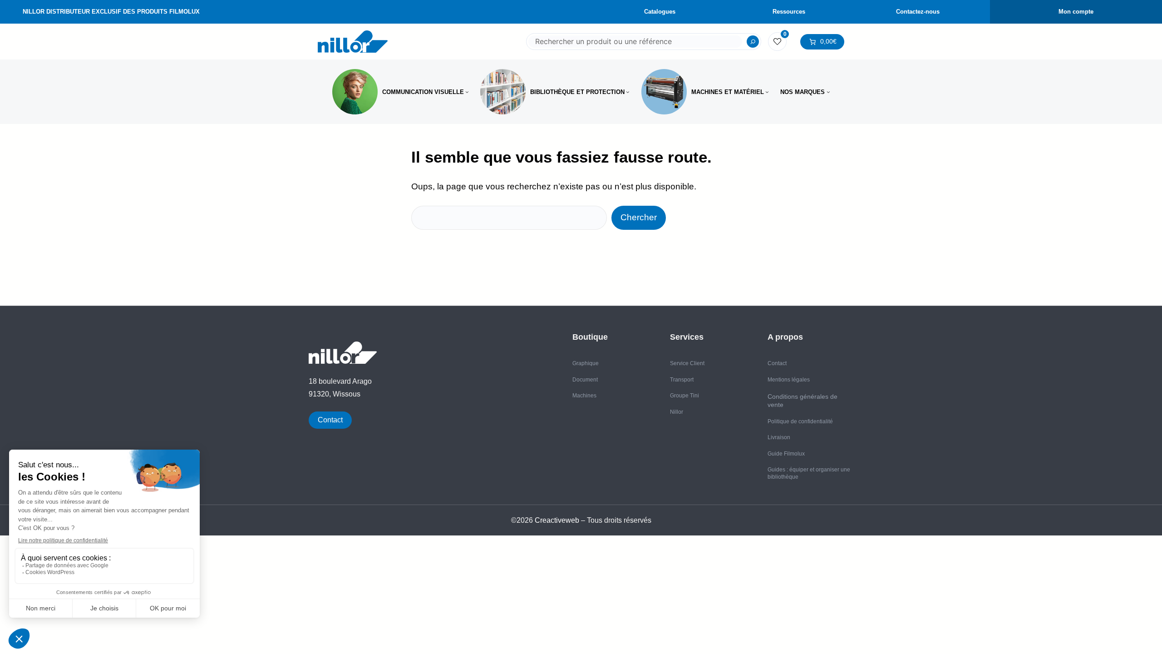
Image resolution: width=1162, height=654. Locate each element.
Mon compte (1076, 11)
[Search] (753, 41)
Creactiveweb (557, 520)
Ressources (789, 11)
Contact (330, 420)
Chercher (638, 217)
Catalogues (659, 11)
